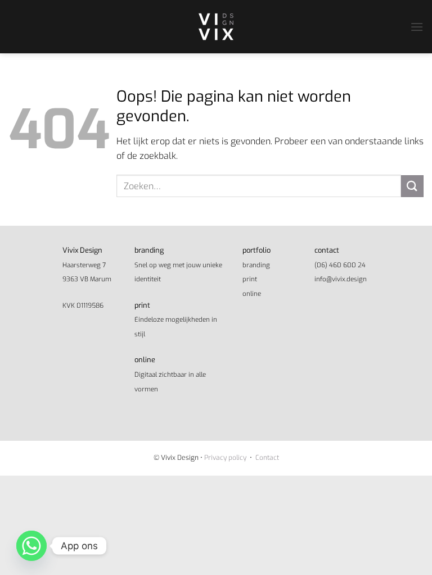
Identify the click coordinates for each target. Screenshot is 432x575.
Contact (267, 457)
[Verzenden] (412, 186)
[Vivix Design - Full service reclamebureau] (216, 26)
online (251, 293)
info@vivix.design (340, 279)
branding (256, 265)
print (249, 279)
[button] (417, 26)
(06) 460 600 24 (340, 265)
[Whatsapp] (31, 546)
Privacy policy (225, 457)
